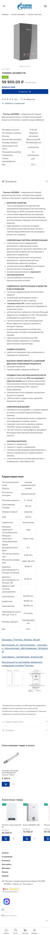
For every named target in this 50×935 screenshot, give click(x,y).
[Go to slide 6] (29, 66)
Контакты (6, 860)
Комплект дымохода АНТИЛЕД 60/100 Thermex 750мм (10, 772)
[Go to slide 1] (20, 66)
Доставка (6, 868)
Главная (5, 14)
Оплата (5, 872)
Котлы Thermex (35, 14)
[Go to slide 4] (25, 66)
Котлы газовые (18, 14)
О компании (7, 856)
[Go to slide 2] (22, 66)
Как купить (6, 864)
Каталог (5, 853)
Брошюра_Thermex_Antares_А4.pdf (21, 639)
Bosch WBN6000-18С (31, 825)
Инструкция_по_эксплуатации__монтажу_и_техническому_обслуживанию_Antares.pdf (25, 648)
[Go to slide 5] (27, 66)
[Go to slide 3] (24, 66)
